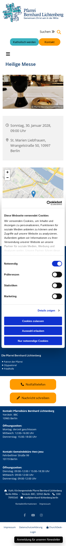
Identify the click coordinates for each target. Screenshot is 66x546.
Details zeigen (46, 310)
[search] (59, 32)
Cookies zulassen (33, 320)
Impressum (45, 503)
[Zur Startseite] (33, 12)
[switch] (57, 274)
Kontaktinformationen (26, 503)
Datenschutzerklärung (30, 527)
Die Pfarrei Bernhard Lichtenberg (21, 355)
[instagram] (41, 515)
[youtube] (33, 515)
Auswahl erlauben (33, 330)
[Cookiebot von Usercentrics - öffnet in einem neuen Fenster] (47, 203)
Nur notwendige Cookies (33, 340)
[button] (49, 42)
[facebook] (25, 515)
